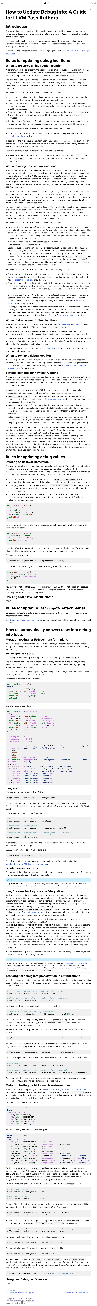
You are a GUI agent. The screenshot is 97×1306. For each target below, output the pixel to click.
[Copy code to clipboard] (89, 505)
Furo (32, 1301)
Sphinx (15, 1301)
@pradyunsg (25, 1301)
